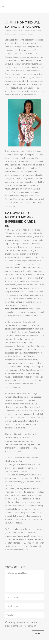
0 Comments (10, 34)
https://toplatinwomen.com (16, 309)
